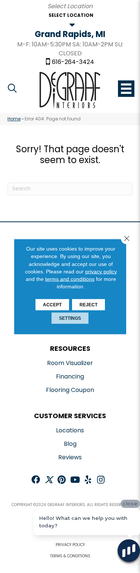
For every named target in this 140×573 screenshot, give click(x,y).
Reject (88, 304)
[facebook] (35, 480)
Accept (52, 304)
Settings (70, 318)
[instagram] (101, 480)
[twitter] (48, 480)
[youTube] (75, 480)
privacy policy (101, 272)
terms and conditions (69, 279)
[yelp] (88, 480)
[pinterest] (61, 480)
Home (14, 119)
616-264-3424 (73, 62)
